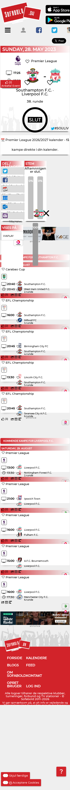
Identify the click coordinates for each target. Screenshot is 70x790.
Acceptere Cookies (26, 782)
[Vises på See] (65, 606)
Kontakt (34, 676)
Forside (14, 658)
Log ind (33, 686)
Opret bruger (14, 684)
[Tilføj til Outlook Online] (12, 206)
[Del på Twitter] (12, 170)
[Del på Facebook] (12, 179)
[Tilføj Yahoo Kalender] (12, 215)
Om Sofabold (16, 674)
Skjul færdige (18, 775)
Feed (30, 665)
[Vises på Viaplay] (65, 422)
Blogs (13, 665)
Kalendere (36, 658)
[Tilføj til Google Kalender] (12, 197)
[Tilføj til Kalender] (12, 188)
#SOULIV (61, 128)
